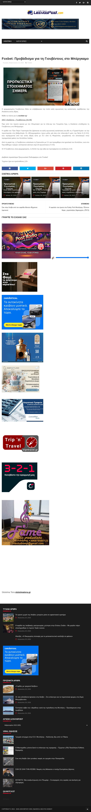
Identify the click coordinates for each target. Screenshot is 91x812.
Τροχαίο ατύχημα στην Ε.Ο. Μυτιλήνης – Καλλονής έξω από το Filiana (41, 737)
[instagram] (87, 2)
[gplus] (84, 2)
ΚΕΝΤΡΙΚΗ (7, 41)
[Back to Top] (87, 809)
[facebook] (76, 2)
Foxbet (29, 63)
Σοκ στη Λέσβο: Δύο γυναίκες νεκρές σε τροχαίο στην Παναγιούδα (39, 758)
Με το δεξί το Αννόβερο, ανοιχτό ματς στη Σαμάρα (45, 191)
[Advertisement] (29, 33)
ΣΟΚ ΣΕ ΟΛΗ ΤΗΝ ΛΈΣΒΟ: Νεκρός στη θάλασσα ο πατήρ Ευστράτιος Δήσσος (44, 769)
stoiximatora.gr (23, 592)
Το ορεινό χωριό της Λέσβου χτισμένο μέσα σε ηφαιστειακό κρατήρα (40, 615)
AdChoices (6, 799)
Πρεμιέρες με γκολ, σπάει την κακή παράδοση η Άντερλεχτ (73, 191)
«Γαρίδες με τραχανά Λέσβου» (26, 686)
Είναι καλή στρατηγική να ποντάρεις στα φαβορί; (13, 191)
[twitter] (79, 2)
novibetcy (22, 116)
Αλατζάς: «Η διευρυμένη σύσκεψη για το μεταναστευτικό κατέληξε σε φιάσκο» (44, 636)
